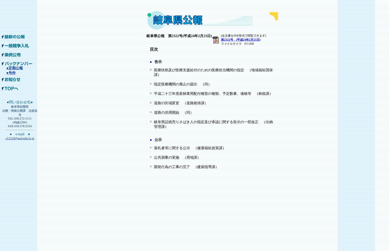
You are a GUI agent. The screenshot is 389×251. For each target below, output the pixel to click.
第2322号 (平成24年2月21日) (240, 39)
